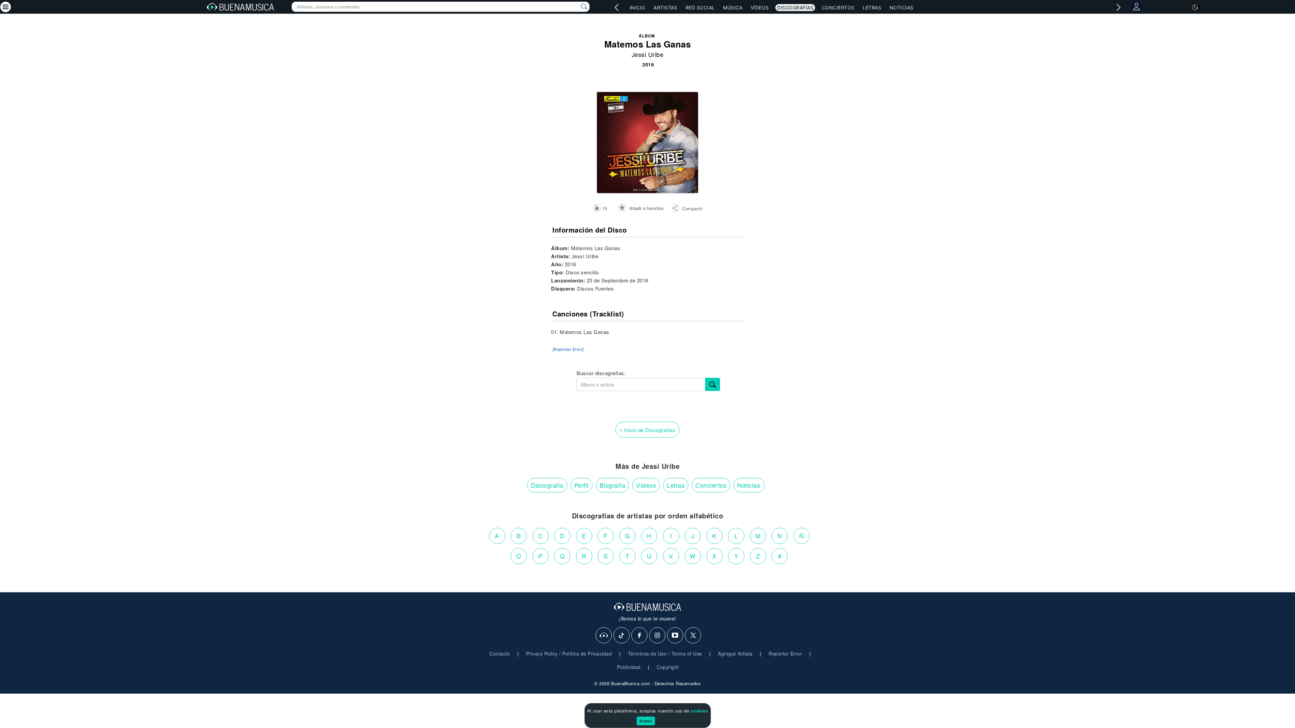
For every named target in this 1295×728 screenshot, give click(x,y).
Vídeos (760, 7)
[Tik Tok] (622, 636)
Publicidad (629, 667)
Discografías (795, 7)
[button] (687, 209)
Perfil (581, 485)
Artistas (665, 7)
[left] (617, 7)
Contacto (499, 653)
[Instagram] (658, 636)
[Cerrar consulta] (576, 6)
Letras (872, 7)
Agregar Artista (735, 653)
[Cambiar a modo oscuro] (1195, 7)
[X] (693, 636)
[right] (1119, 7)
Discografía (547, 485)
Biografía (613, 485)
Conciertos (838, 7)
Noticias (902, 7)
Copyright (668, 667)
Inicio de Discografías (647, 429)
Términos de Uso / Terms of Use (665, 653)
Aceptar (645, 720)
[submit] (712, 384)
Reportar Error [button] (785, 653)
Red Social (700, 7)
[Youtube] (675, 636)
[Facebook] (640, 636)
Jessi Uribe (648, 54)
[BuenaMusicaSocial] (604, 636)
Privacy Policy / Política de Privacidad (569, 653)
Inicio (637, 7)
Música (732, 7)
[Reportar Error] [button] (568, 349)
